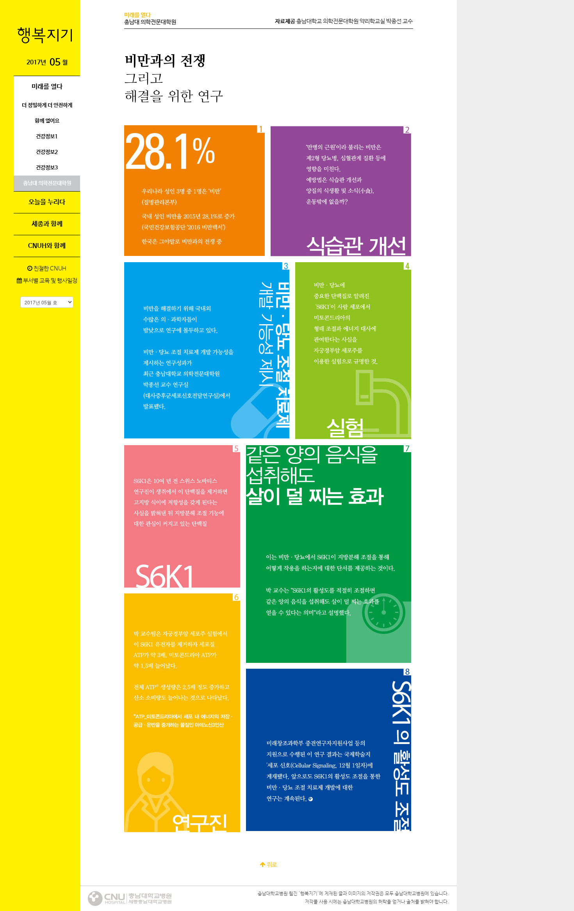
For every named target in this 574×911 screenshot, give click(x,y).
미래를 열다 (47, 87)
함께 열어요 (47, 121)
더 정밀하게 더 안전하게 (47, 105)
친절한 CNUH (49, 268)
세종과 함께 (47, 224)
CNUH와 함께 (47, 246)
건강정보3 (47, 168)
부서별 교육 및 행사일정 (49, 281)
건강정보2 (47, 152)
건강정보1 (47, 136)
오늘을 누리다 (47, 202)
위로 (271, 864)
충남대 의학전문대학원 (47, 183)
